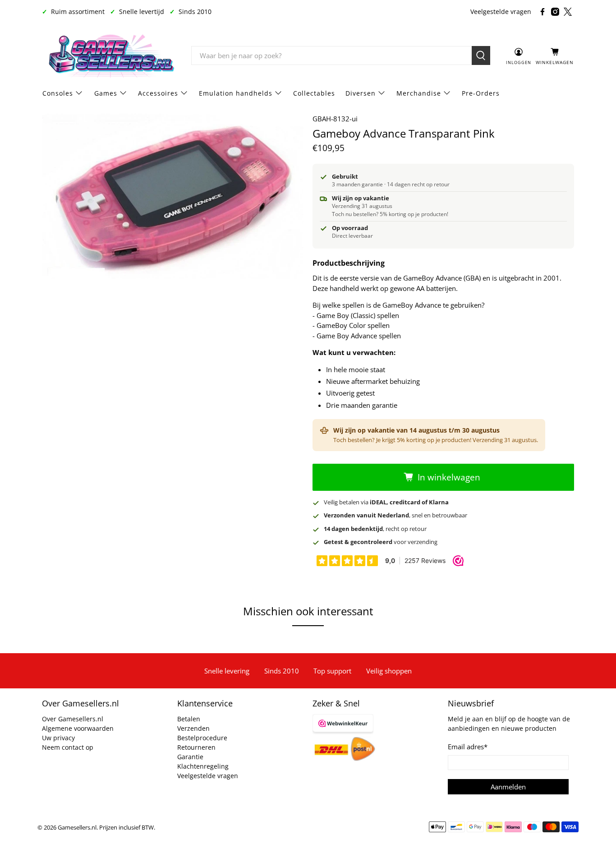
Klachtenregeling (203, 766)
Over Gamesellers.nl (72, 719)
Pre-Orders (481, 93)
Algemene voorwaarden (78, 728)
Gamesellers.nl (77, 827)
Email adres (467, 746)
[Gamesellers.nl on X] (568, 12)
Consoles (57, 93)
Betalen (188, 719)
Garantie (190, 756)
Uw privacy (58, 737)
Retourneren (196, 747)
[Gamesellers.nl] (110, 55)
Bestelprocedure (202, 737)
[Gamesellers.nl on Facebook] (542, 12)
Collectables (314, 93)
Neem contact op (67, 747)
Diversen (360, 93)
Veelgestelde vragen (500, 11)
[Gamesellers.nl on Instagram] (555, 12)
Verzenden (193, 728)
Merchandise (418, 93)
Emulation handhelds (235, 93)
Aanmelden (508, 786)
